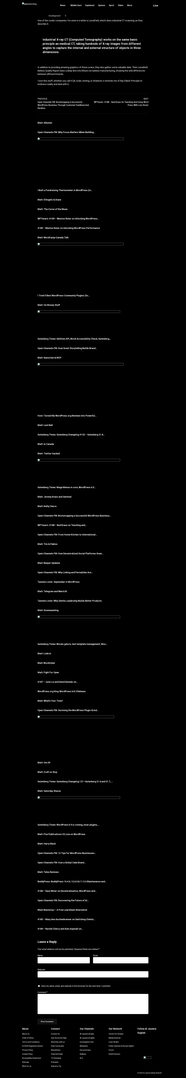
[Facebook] (143, 1042)
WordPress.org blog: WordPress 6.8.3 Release (62, 691)
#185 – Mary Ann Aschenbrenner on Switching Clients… (66, 919)
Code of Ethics (28, 1038)
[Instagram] (147, 1050)
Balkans (83, 1054)
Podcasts (54, 1062)
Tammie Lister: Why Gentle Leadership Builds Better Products (70, 600)
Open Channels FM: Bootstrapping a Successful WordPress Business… (74, 515)
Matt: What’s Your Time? (50, 700)
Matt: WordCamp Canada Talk (53, 237)
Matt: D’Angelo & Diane (49, 199)
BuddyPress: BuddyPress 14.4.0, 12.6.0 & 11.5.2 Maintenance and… (72, 881)
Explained (89, 5)
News (62, 5)
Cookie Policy (27, 1054)
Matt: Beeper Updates (49, 563)
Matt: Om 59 (44, 762)
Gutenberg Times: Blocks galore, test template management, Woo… (72, 644)
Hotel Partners (114, 1054)
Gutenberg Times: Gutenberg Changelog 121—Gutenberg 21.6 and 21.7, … (75, 781)
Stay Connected (57, 1046)
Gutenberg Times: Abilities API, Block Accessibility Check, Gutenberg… (74, 338)
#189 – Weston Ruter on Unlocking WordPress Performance (69, 228)
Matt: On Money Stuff (49, 305)
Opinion (101, 5)
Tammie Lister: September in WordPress (59, 582)
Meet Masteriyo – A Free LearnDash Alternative (62, 910)
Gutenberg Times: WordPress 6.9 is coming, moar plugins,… (68, 824)
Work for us (26, 1066)
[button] (63, 5)
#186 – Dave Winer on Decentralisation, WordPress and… (67, 891)
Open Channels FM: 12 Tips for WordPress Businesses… (67, 853)
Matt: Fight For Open (48, 672)
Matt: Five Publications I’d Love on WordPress (61, 834)
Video (120, 5)
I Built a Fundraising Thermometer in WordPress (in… (65, 190)
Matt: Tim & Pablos (47, 544)
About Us (25, 1034)
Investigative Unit (87, 1042)
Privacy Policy (27, 1050)
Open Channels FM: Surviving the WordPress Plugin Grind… (68, 710)
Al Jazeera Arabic (87, 1034)
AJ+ (81, 1058)
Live (155, 5)
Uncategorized (54, 16)
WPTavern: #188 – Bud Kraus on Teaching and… (62, 525)
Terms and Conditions (31, 1042)
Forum (111, 1050)
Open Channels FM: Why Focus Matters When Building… (66, 132)
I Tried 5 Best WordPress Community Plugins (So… (64, 295)
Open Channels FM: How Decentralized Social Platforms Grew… (70, 553)
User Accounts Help (59, 1038)
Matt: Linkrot (44, 653)
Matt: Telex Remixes (48, 872)
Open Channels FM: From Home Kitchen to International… (67, 534)
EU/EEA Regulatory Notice (32, 1046)
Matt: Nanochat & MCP (49, 357)
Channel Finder (57, 1054)
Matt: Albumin (45, 122)
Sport (111, 5)
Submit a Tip (56, 1066)
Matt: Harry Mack (47, 843)
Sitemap (25, 1062)
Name (40, 955)
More (129, 5)
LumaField (94, 20)
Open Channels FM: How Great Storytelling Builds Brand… (67, 348)
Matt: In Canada (46, 444)
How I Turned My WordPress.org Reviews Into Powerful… (67, 415)
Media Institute (115, 1038)
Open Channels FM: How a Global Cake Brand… (62, 862)
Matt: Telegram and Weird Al (52, 591)
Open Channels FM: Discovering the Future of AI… (63, 900)
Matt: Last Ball (45, 425)
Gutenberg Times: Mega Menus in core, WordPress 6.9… (67, 487)
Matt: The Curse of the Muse (52, 209)
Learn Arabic (114, 1042)
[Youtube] (158, 1042)
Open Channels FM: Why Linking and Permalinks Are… (65, 572)
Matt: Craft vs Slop (47, 772)
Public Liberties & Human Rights (121, 1046)
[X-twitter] (154, 1050)
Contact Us (55, 1034)
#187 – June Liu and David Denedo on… (58, 682)
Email (95, 955)
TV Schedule (56, 1058)
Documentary (85, 1050)
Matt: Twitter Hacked (49, 453)
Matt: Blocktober (46, 663)
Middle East (75, 5)
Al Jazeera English (87, 1038)
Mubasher (84, 1046)
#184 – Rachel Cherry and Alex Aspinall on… (60, 928)
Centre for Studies (116, 1034)
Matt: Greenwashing (48, 610)
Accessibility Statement (31, 1058)
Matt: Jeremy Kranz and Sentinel (54, 496)
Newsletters (56, 1050)
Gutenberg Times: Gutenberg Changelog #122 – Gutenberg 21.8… (71, 434)
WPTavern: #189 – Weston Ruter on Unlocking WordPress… (68, 218)
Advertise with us (58, 1042)
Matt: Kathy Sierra (47, 506)
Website (41, 969)
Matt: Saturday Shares (49, 791)
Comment (42, 992)
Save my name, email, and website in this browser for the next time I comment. (76, 986)
